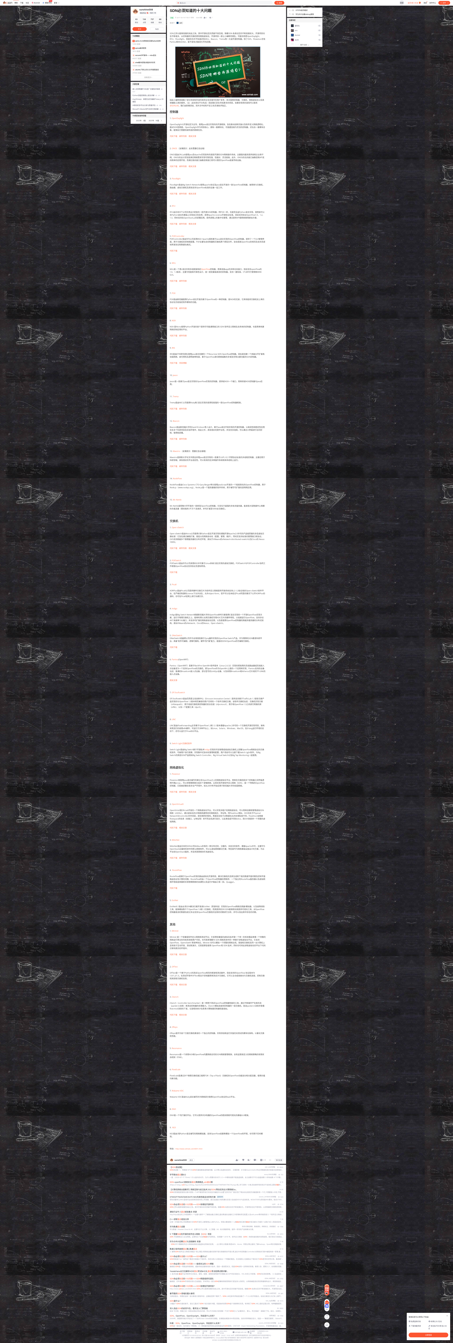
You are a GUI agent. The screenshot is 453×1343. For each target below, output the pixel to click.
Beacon (176, 421)
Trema (175, 396)
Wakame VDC (178, 1090)
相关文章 (192, 136)
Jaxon (175, 375)
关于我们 (182, 1332)
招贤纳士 (189, 1332)
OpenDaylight (178, 118)
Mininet (175, 931)
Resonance (177, 1048)
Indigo (174, 608)
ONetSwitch (177, 635)
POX (173, 293)
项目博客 (183, 363)
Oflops (175, 1027)
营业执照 (265, 1338)
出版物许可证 (258, 1338)
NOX (174, 320)
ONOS (174, 148)
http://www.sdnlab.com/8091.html (188, 1149)
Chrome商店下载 (221, 1338)
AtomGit (37, 3)
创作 (444, 3)
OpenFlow (205, 269)
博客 (16, 3)
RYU (173, 206)
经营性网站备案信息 (241, 1335)
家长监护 (187, 1338)
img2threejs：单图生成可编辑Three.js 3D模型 (148, 100)
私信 (157, 29)
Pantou (175, 659)
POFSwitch (176, 560)
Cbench (175, 997)
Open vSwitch (178, 527)
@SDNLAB (174, 105)
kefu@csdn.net (241, 1332)
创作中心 (432, 3)
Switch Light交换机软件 (182, 743)
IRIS (173, 348)
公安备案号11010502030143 (191, 1335)
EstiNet (175, 900)
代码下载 (173, 136)
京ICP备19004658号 (208, 1335)
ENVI (174, 1109)
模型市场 (48, 3)
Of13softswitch (178, 692)
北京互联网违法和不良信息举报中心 (260, 1335)
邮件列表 (183, 136)
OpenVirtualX (178, 804)
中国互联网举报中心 (208, 1338)
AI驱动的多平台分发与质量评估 (146, 105)
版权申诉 (250, 1338)
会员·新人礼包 (413, 3)
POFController (178, 236)
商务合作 (197, 1332)
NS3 (174, 1127)
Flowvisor (176, 774)
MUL (174, 263)
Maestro (176, 451)
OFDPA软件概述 (302, 10)
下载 (21, 3)
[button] (133, 121)
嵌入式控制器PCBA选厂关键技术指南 (146, 90)
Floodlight (176, 178)
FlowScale (176, 1069)
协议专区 (212, 1332)
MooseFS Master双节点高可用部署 (148, 109)
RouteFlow (177, 870)
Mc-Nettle (177, 499)
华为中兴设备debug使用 (305, 14)
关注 (191, 1160)
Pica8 (174, 584)
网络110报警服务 (196, 1338)
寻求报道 (204, 1332)
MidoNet (175, 840)
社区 (27, 3)
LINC (174, 719)
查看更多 (147, 77)
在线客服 (252, 1332)
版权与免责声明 (242, 1338)
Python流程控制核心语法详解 (146, 95)
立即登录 (428, 1335)
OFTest (175, 966)
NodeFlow (177, 478)
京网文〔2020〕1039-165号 (225, 1335)
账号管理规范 (231, 1338)
